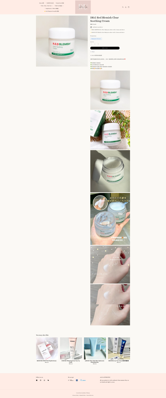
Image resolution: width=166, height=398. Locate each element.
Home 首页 (41, 3)
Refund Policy (83, 395)
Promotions (93, 36)
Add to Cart (105, 48)
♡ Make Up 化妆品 (58, 5)
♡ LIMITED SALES (50, 3)
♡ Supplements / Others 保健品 (52, 8)
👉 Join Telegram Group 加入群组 (51, 11)
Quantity (92, 41)
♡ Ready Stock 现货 (59, 3)
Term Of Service (90, 395)
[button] (122, 7)
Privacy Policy (76, 395)
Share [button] (93, 51)
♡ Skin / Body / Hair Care (46, 5)
